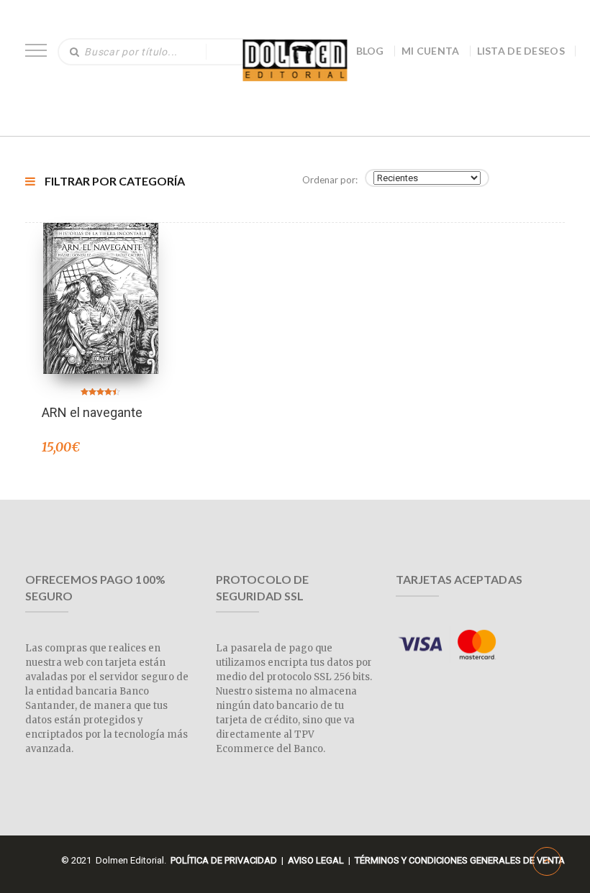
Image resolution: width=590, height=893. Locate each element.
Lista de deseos (521, 51)
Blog (370, 51)
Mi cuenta (430, 51)
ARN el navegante (92, 412)
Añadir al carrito (100, 279)
